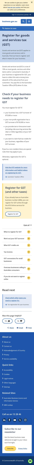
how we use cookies (14, 7)
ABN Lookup (8, 405)
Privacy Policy (22, 448)
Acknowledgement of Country (14, 350)
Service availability (10, 359)
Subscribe (10, 448)
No (18, 321)
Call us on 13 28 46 (11, 414)
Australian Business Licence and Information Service (15, 399)
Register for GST (13, 214)
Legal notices (8, 378)
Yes (6, 321)
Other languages (10, 383)
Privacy (6, 355)
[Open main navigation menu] (29, 21)
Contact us (8, 346)
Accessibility (8, 370)
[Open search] (23, 21)
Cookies (7, 374)
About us (7, 342)
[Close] (31, 2)
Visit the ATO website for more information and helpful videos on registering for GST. (16, 170)
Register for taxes (10, 28)
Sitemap (7, 387)
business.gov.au (9, 21)
